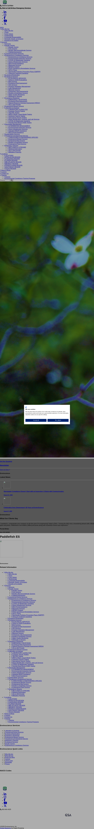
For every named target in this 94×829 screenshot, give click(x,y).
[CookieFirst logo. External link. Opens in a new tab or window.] (26, 407)
